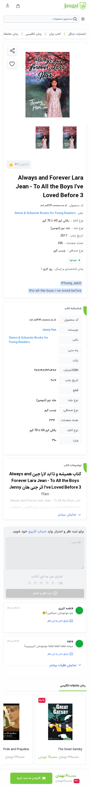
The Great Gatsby (70, 749)
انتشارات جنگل (77, 34)
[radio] (29, 583)
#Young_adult (71, 283)
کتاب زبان (55, 34)
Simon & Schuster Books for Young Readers (45, 213)
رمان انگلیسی (34, 34)
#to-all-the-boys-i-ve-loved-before (55, 290)
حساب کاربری (37, 531)
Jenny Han (49, 330)
